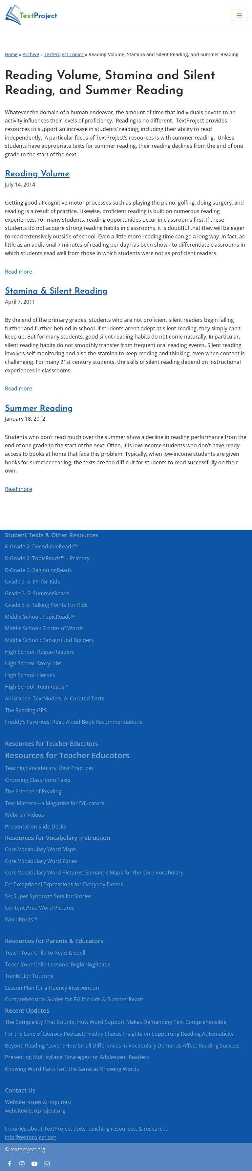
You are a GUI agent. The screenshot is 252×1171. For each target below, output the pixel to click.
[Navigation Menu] (239, 15)
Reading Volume (37, 174)
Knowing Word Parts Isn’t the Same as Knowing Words (72, 1068)
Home (11, 54)
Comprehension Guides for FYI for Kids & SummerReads (74, 999)
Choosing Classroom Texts (38, 780)
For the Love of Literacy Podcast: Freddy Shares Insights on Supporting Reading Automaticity (119, 1033)
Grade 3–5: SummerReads (37, 593)
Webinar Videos (24, 814)
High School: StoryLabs (33, 663)
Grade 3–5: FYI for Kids (32, 581)
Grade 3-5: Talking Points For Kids (46, 604)
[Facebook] (9, 1163)
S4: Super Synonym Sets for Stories (48, 896)
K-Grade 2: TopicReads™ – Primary (47, 558)
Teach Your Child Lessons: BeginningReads (57, 964)
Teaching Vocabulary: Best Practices (49, 768)
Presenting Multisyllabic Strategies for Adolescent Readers (77, 1057)
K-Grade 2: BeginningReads (38, 570)
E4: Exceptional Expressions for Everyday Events (64, 884)
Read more (18, 271)
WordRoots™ (21, 919)
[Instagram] (22, 1163)
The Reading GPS (26, 710)
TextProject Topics (64, 54)
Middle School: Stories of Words (44, 628)
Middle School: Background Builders (49, 640)
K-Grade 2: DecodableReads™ (41, 546)
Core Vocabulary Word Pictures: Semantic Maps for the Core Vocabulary (94, 872)
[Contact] (47, 1163)
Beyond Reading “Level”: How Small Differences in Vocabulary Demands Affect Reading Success (122, 1045)
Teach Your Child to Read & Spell (45, 952)
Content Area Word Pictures (39, 907)
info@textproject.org (30, 1137)
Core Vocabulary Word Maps (40, 849)
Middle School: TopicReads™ (40, 616)
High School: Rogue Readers (39, 651)
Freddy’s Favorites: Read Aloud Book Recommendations (73, 721)
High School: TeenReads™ (36, 686)
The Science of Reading (33, 791)
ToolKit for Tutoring (29, 976)
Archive (31, 54)
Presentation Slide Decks (35, 826)
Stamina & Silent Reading (56, 291)
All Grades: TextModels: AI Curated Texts (54, 698)
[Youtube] (34, 1163)
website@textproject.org (35, 1110)
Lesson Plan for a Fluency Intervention (52, 987)
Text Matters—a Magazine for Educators (54, 803)
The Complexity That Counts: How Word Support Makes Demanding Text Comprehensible (115, 1022)
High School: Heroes (30, 675)
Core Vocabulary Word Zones (41, 861)
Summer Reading (39, 408)
